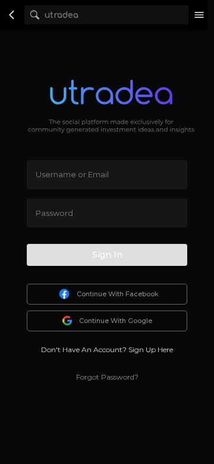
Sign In (107, 254)
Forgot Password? (107, 376)
